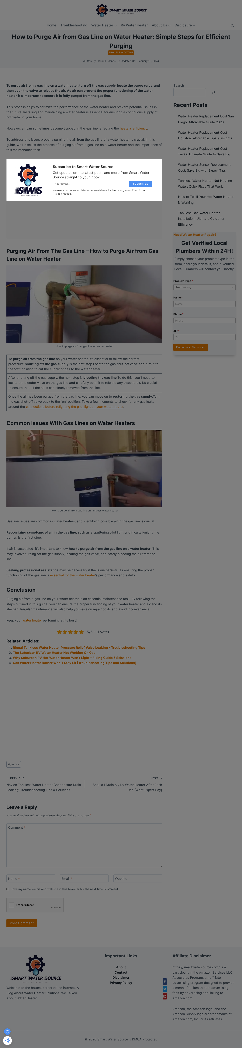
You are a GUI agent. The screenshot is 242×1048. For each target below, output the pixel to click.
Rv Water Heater (134, 25)
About (121, 967)
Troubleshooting (73, 25)
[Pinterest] (165, 996)
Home (51, 25)
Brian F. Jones (107, 60)
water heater (32, 620)
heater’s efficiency (133, 128)
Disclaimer (121, 977)
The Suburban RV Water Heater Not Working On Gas (54, 653)
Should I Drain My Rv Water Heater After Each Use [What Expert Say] (127, 784)
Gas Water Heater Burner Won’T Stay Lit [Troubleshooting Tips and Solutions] (74, 663)
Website (121, 879)
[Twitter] (165, 989)
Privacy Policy (121, 983)
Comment (17, 827)
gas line (13, 764)
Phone (178, 314)
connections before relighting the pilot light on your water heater (74, 407)
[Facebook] (165, 981)
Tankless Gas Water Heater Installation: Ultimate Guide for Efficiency (201, 218)
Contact (121, 972)
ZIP (176, 330)
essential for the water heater (72, 575)
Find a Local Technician (190, 347)
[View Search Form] (232, 25)
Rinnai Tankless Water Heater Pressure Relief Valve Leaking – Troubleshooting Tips (79, 647)
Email (66, 879)
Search (178, 85)
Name (14, 879)
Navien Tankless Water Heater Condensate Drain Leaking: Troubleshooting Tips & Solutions (43, 784)
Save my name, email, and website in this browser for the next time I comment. (65, 889)
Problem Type (183, 280)
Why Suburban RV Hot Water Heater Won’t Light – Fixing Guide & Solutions (72, 658)
